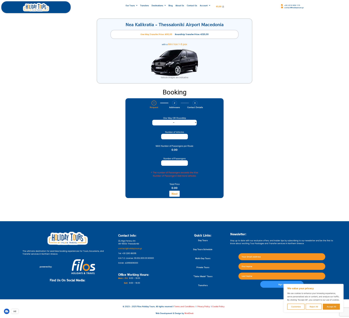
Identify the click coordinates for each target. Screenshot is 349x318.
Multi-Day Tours (202, 258)
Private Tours (202, 267)
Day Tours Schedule (202, 249)
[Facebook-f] (64, 288)
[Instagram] (70, 288)
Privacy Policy (203, 306)
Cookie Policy (218, 306)
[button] (6, 311)
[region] (314, 298)
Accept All (331, 306)
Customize (296, 306)
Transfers (203, 285)
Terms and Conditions (184, 306)
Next (174, 193)
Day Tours (203, 240)
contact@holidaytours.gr (130, 248)
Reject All (314, 306)
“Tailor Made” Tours (202, 276)
